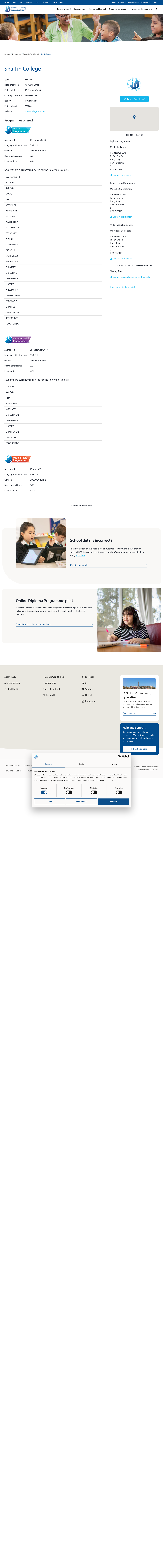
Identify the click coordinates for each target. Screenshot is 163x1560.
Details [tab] (81, 764)
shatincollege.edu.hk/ (35, 111)
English (154, 2)
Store (37, 2)
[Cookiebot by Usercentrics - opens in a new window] (119, 756)
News (114, 2)
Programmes (16, 54)
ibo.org (6, 2)
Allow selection (81, 801)
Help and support (58, 2)
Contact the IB (145, 2)
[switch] (69, 792)
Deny (50, 801)
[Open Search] (157, 9)
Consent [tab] (48, 764)
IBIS (21, 2)
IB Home (7, 54)
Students (29, 2)
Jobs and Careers (133, 2)
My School (80, 555)
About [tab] (114, 764)
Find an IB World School (31, 54)
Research (46, 2)
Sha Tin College (46, 54)
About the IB (122, 2)
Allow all (113, 801)
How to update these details (123, 287)
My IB (14, 2)
